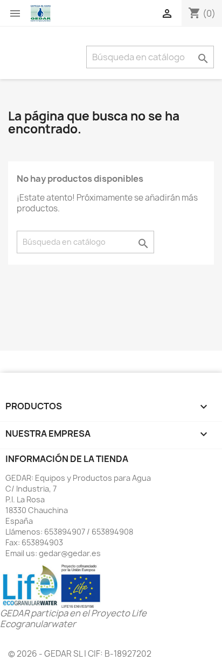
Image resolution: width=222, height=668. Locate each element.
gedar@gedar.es (70, 553)
